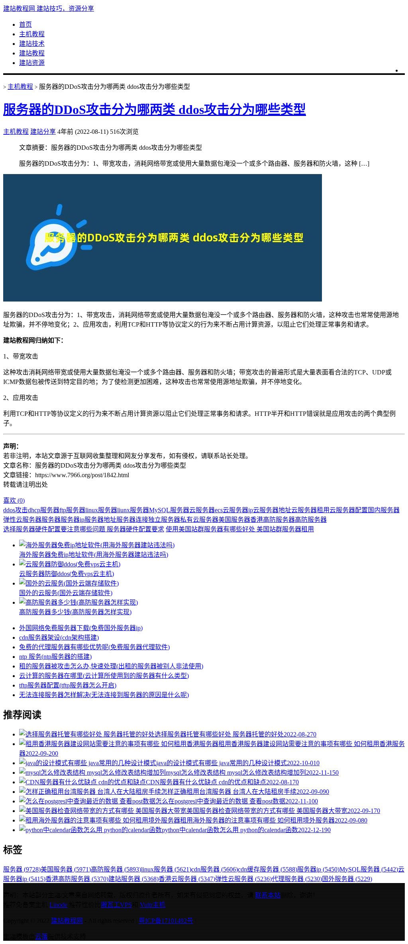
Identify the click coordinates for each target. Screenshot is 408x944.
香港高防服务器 (272, 519)
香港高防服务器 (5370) (76, 878)
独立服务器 (164, 519)
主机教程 (32, 34)
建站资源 (32, 62)
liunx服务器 (133, 510)
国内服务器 (384, 510)
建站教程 (32, 53)
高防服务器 (311, 519)
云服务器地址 (272, 510)
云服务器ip (238, 510)
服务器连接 (132, 519)
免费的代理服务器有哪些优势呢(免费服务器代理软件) (94, 647)
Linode (58, 904)
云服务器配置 (349, 510)
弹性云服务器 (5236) (243, 878)
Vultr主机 (152, 904)
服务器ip (72, 519)
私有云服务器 (199, 519)
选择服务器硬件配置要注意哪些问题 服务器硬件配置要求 (83, 529)
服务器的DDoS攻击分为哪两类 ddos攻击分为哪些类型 (154, 109)
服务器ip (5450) (318, 869)
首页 (25, 24)
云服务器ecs (206, 510)
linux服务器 (101, 510)
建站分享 (43, 131)
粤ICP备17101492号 (166, 920)
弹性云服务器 (22, 519)
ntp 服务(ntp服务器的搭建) (55, 656)
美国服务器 (234, 519)
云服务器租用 (310, 510)
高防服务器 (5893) (116, 869)
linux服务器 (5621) (166, 869)
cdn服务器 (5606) (214, 869)
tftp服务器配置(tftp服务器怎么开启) (67, 685)
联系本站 (267, 895)
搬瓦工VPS (116, 904)
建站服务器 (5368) (133, 878)
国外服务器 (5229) (347, 878)
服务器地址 (100, 519)
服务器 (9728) (22, 869)
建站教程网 (67, 920)
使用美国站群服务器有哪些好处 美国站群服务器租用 (240, 529)
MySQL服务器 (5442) (368, 869)
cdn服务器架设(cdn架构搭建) (59, 637)
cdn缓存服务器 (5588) (267, 869)
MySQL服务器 (169, 510)
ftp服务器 (72, 510)
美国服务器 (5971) (66, 869)
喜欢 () (14, 500)
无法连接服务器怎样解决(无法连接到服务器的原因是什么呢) (104, 694)
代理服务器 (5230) (297, 878)
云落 (41, 936)
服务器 (51, 519)
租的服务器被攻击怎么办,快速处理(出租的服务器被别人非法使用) (111, 666)
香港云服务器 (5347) (187, 878)
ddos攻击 (15, 510)
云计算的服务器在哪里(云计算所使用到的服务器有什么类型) (104, 675)
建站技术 (32, 43)
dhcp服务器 (43, 510)
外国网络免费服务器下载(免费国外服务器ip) (81, 628)
